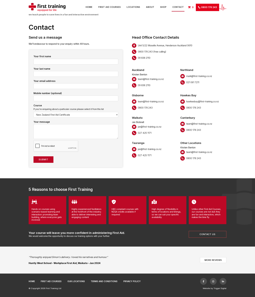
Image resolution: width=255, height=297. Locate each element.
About (150, 7)
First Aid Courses (109, 7)
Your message (41, 121)
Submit (43, 159)
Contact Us (207, 234)
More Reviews (213, 260)
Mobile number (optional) (47, 93)
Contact (178, 7)
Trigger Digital (220, 288)
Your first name (42, 56)
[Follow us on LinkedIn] (223, 281)
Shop (163, 7)
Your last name (41, 68)
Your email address (44, 81)
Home (89, 7)
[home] (56, 7)
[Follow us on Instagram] (213, 281)
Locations (133, 7)
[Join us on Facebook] (203, 281)
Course (37, 105)
